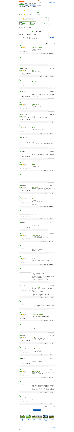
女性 (29, 37)
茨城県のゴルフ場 (27, 5)
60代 (36, 38)
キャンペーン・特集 (27, 3)
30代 (29, 38)
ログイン (54, 2)
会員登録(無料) (50, 2)
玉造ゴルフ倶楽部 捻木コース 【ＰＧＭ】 (34, 5)
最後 (54, 43)
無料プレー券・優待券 (33, 3)
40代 (32, 38)
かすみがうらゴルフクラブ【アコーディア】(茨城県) (46, 420)
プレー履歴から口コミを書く (38, 31)
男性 (27, 37)
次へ (53, 43)
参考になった (51, 53)
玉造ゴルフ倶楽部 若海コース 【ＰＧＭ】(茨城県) (22, 420)
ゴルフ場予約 (21, 3)
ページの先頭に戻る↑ (53, 427)
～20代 (27, 38)
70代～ (39, 38)
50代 (34, 38)
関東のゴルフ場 (23, 5)
